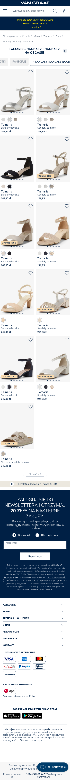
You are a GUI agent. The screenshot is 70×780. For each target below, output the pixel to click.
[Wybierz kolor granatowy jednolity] (9, 186)
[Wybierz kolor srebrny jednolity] (9, 119)
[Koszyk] (65, 11)
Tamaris (47, 36)
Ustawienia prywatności (22, 768)
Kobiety (26, 36)
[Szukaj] (55, 11)
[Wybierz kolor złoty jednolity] (15, 119)
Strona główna (10, 36)
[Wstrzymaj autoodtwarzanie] (12, 484)
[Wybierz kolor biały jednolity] (3, 119)
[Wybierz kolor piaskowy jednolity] (3, 453)
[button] (5, 11)
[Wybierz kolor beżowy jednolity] (3, 186)
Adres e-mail (11, 543)
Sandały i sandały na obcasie (18, 41)
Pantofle (19, 61)
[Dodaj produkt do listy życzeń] (30, 72)
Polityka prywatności (57, 577)
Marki (37, 36)
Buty (58, 36)
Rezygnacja (9, 577)
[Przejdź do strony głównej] (35, 3)
